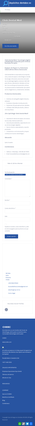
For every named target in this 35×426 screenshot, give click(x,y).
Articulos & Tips (6, 377)
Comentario (8, 178)
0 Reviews (17, 36)
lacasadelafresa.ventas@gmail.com (18, 286)
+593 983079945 (13, 283)
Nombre (7, 200)
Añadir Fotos (7, 40)
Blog (3, 400)
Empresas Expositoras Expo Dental (12, 371)
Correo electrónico (10, 208)
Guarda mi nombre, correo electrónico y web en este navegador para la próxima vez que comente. (17, 229)
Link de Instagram (6, 309)
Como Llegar (11, 293)
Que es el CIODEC (7, 394)
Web (6, 216)
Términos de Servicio (8, 374)
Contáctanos (6, 403)
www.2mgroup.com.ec (14, 290)
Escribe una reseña (10, 46)
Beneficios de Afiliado (8, 397)
